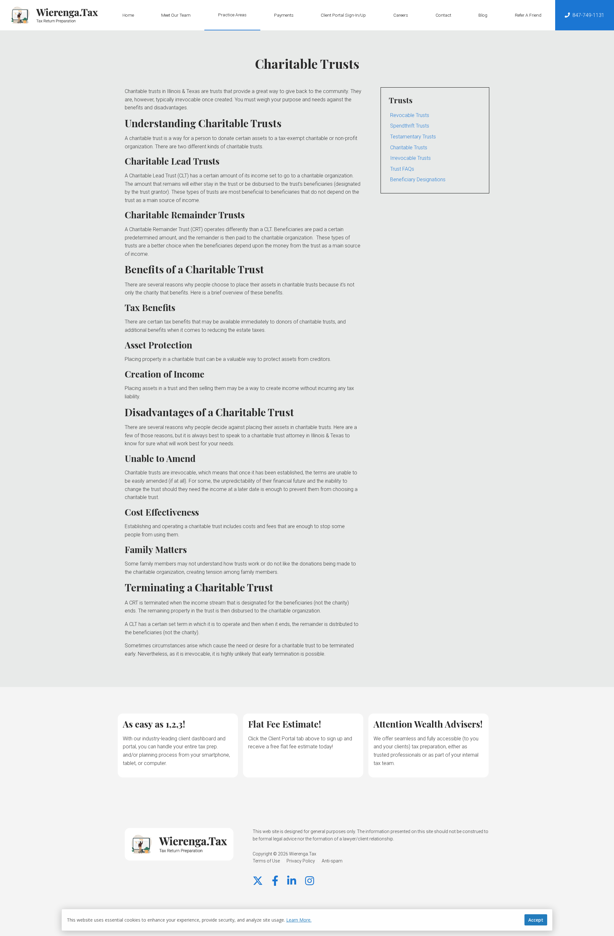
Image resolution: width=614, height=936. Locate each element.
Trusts (401, 100)
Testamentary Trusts (413, 137)
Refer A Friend (528, 15)
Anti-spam (332, 860)
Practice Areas (232, 14)
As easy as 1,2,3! (154, 724)
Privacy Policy (301, 860)
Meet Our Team (176, 15)
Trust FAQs (402, 169)
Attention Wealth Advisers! (428, 724)
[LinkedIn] (291, 881)
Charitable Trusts (408, 147)
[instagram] (309, 881)
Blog (482, 15)
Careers (400, 15)
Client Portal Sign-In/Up (343, 15)
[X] (258, 881)
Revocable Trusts (409, 115)
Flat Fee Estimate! (284, 724)
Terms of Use (266, 860)
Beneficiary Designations (417, 179)
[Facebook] (275, 881)
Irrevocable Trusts (410, 158)
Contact (443, 15)
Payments (284, 15)
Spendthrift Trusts (409, 126)
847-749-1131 (588, 15)
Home (128, 15)
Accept (535, 920)
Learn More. (298, 920)
